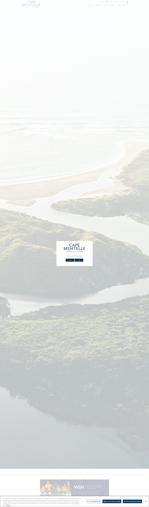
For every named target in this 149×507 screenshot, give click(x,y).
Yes (70, 260)
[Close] (146, 501)
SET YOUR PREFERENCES (93, 501)
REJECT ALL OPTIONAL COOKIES (111, 501)
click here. (8, 505)
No (79, 260)
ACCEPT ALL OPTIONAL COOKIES (132, 501)
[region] (74, 501)
